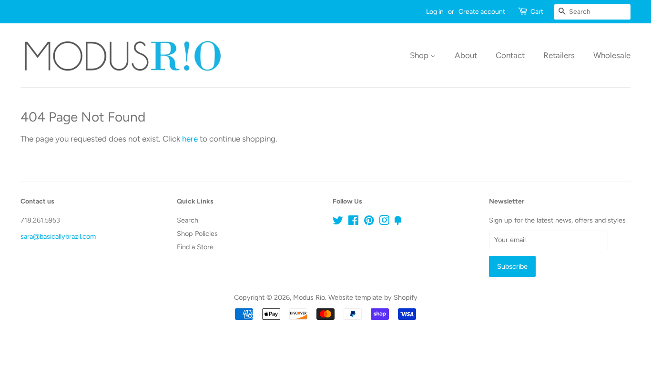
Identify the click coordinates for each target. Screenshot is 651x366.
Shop (420, 55)
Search (187, 220)
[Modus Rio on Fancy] (398, 222)
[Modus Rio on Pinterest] (369, 222)
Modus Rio (309, 297)
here (190, 138)
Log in (435, 12)
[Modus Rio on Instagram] (384, 222)
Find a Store (195, 247)
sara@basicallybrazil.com (58, 236)
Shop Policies (197, 233)
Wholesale (612, 55)
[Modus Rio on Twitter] (338, 222)
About (466, 55)
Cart (536, 12)
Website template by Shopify (372, 297)
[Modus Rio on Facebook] (353, 222)
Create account (481, 12)
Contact (510, 55)
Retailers (559, 55)
